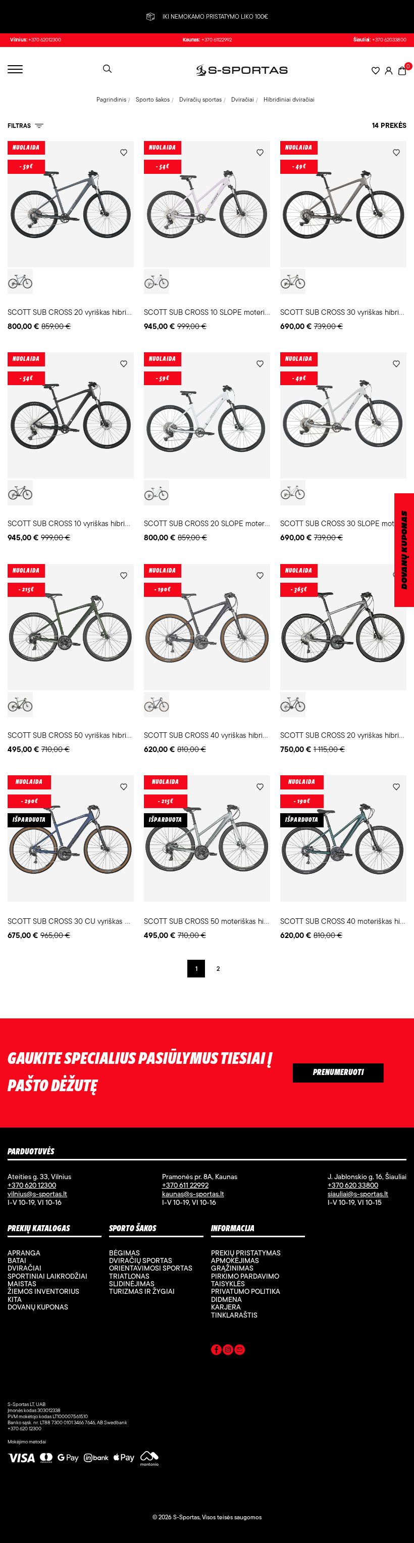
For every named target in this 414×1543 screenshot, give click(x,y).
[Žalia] (20, 704)
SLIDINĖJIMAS (131, 1283)
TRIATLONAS (129, 1276)
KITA (15, 1299)
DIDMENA (226, 1299)
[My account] (389, 70)
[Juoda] (20, 492)
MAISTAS (22, 1283)
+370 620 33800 (353, 1185)
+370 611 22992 (185, 1185)
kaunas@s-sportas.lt (193, 1193)
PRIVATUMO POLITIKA (245, 1291)
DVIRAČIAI (24, 1268)
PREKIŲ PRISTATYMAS (246, 1252)
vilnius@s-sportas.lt (37, 1193)
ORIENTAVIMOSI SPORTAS (150, 1268)
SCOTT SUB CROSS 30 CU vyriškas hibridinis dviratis (93, 921)
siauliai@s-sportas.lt (358, 1193)
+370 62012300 (44, 40)
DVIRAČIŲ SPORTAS (140, 1260)
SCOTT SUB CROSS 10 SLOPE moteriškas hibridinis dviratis (239, 312)
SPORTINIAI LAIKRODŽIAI (47, 1276)
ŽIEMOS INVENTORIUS (43, 1291)
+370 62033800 (389, 40)
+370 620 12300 (32, 1185)
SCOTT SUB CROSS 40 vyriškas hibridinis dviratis (223, 735)
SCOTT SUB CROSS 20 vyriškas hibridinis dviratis (87, 312)
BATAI (17, 1260)
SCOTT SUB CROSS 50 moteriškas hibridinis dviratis (228, 921)
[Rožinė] (156, 281)
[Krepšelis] (402, 70)
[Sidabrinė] (292, 704)
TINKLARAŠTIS (234, 1315)
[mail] (239, 1351)
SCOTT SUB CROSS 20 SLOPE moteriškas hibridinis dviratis (240, 523)
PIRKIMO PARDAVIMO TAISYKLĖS (245, 1280)
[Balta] (156, 492)
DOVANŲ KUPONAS (404, 550)
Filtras (20, 125)
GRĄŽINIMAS (232, 1268)
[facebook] (216, 1351)
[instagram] (228, 1351)
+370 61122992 (216, 40)
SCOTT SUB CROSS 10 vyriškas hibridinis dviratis (86, 523)
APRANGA (24, 1252)
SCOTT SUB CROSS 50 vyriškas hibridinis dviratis (87, 735)
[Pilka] (20, 281)
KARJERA (226, 1307)
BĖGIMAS (124, 1252)
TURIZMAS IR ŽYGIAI (142, 1291)
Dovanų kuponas (38, 1307)
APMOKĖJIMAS (235, 1260)
